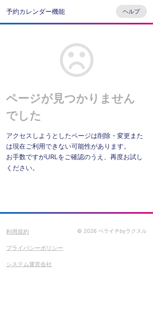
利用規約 (17, 231)
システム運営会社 (29, 264)
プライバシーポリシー (34, 247)
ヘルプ (131, 11)
